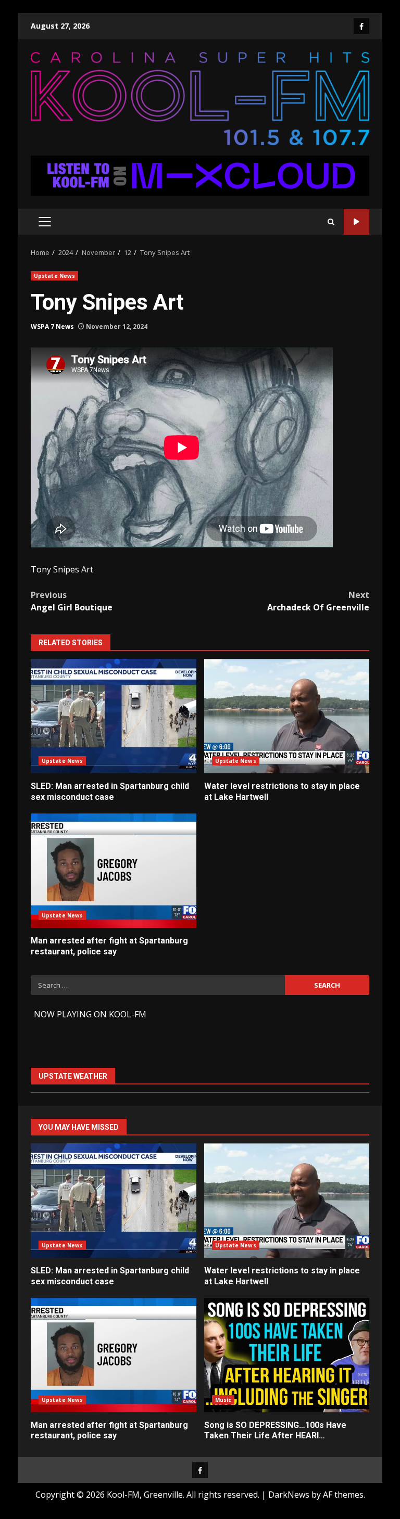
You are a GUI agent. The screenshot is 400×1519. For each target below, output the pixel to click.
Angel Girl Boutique (72, 601)
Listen (356, 222)
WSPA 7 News (52, 326)
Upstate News (54, 275)
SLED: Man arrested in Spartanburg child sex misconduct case (113, 716)
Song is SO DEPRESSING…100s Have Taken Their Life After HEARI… (287, 1355)
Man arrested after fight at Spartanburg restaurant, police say (113, 870)
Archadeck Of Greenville (318, 601)
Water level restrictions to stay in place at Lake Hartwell (287, 716)
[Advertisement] (200, 175)
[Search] (331, 222)
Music (223, 1399)
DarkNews (288, 1494)
